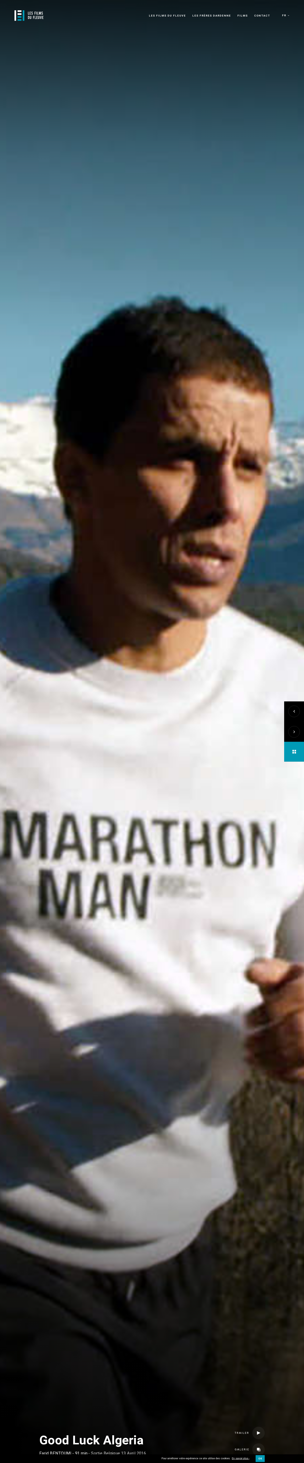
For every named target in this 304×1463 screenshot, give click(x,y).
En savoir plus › (240, 1458)
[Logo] (28, 15)
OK (260, 1459)
